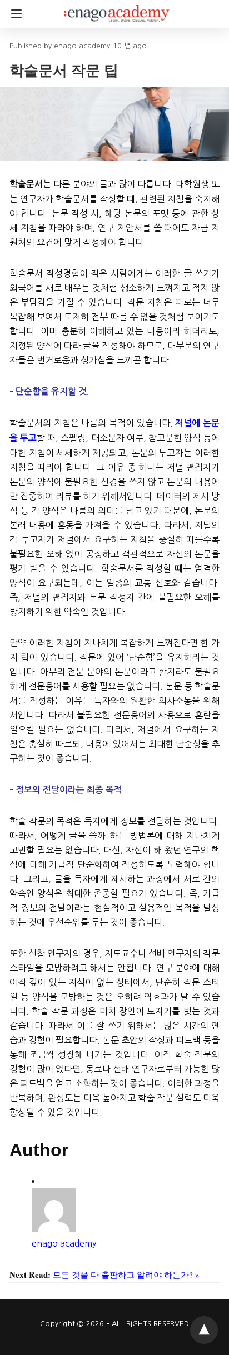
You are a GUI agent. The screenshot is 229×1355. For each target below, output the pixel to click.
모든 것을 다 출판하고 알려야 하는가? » (126, 1274)
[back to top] (204, 1330)
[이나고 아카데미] (117, 8)
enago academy (64, 1243)
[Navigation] (13, 14)
